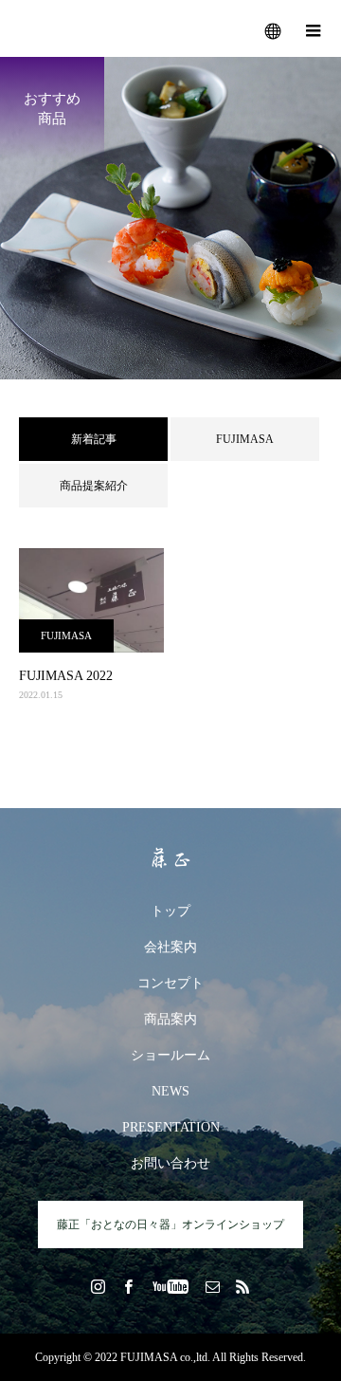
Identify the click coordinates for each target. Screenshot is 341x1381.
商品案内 (170, 1019)
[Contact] (213, 1286)
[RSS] (243, 1286)
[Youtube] (171, 1286)
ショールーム (170, 1055)
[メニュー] (312, 28)
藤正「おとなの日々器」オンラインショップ (170, 1224)
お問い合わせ (170, 1163)
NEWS (170, 1091)
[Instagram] (98, 1286)
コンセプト (170, 983)
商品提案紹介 (94, 485)
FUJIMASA (245, 439)
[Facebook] (128, 1286)
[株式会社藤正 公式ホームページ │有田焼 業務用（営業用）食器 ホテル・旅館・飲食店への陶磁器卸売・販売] (170, 858)
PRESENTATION (171, 1127)
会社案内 (170, 947)
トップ (170, 911)
